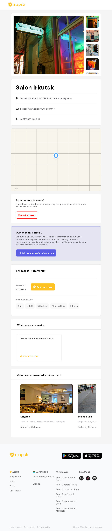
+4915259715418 (29, 119)
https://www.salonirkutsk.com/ (37, 108)
